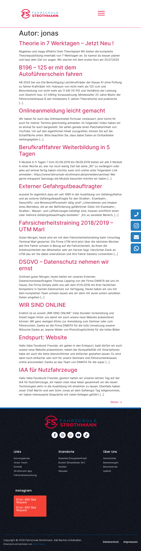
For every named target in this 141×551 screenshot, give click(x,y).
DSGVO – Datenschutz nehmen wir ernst (64, 265)
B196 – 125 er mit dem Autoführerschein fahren (50, 70)
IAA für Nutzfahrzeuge (48, 369)
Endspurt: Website (43, 337)
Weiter (116, 402)
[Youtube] (78, 435)
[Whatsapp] (70, 435)
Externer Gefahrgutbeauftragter (60, 186)
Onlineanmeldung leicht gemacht (62, 110)
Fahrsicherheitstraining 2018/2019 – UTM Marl (66, 226)
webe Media (39, 544)
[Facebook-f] (55, 435)
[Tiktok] (86, 435)
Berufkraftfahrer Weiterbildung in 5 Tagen (64, 150)
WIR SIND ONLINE (42, 305)
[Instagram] (62, 435)
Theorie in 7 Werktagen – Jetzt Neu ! (66, 43)
